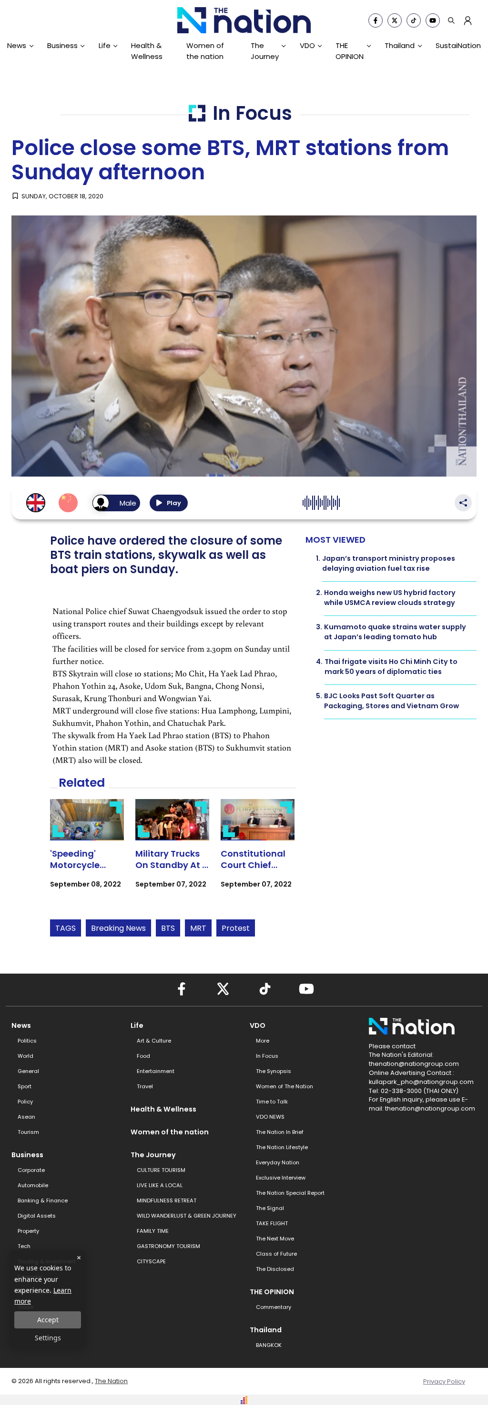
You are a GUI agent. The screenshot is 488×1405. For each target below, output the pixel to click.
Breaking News (118, 928)
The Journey (265, 50)
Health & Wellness (147, 50)
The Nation (111, 1380)
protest (236, 928)
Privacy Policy (444, 1381)
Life (105, 45)
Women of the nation (205, 50)
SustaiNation (458, 45)
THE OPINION (350, 50)
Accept (48, 1319)
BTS (168, 928)
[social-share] (375, 20)
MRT (198, 928)
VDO (307, 45)
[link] (87, 852)
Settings (48, 1337)
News (16, 45)
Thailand (400, 45)
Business (62, 45)
